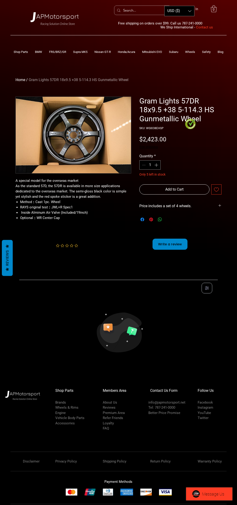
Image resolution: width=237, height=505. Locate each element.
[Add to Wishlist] (216, 189)
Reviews (7, 258)
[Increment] (156, 165)
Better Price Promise (164, 413)
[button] (214, 8)
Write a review (170, 244)
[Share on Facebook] (142, 219)
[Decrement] (143, 165)
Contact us (204, 27)
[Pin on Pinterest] (151, 219)
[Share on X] (169, 219)
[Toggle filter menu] (207, 288)
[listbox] (179, 11)
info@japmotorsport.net (166, 402)
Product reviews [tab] (36, 274)
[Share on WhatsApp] (160, 219)
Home (20, 80)
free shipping (148, 147)
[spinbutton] (150, 165)
